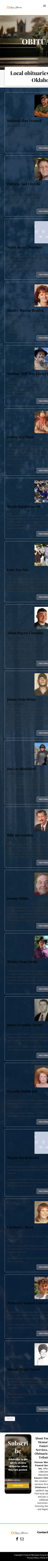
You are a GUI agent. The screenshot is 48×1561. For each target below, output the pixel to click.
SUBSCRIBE (18, 1486)
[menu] (44, 5)
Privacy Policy (33, 1558)
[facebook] (17, 1539)
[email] (22, 1539)
